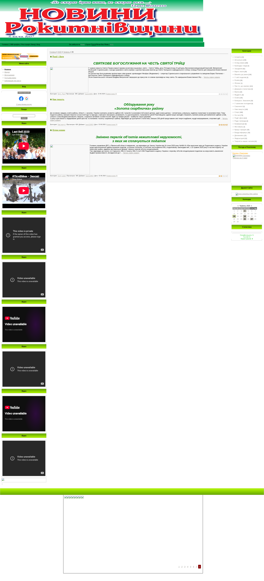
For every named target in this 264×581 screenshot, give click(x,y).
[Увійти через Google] (26, 98)
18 (245, 216)
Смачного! (239, 106)
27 (252, 219)
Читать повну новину (212, 77)
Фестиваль (239, 127)
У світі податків (240, 77)
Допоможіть (239, 135)
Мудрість (238, 95)
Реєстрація (25, 44)
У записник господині (243, 103)
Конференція (239, 124)
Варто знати (239, 71)
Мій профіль (15, 44)
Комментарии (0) (111, 94)
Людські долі (239, 138)
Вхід (38, 44)
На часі (237, 115)
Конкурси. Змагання (242, 100)
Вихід (33, 44)
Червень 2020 (244, 206)
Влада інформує (241, 132)
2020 (59, 52)
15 (234, 216)
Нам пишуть (58, 99)
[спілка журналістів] (247, 194)
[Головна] (113, 44)
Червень (66, 52)
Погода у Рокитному (240, 153)
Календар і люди (241, 66)
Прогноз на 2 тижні (240, 158)
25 (245, 219)
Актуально (239, 60)
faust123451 (89, 94)
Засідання (238, 69)
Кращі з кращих (240, 130)
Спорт (237, 112)
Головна (4, 44)
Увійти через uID (24, 92)
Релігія (237, 80)
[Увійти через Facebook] (21, 98)
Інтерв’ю (238, 57)
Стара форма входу (24, 104)
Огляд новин (58, 130)
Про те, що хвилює (242, 86)
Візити (237, 92)
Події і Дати (58, 56)
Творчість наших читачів (244, 141)
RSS (111, 44)
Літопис (237, 83)
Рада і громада (240, 121)
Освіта (237, 98)
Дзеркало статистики (243, 89)
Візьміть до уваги (241, 74)
